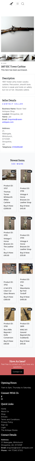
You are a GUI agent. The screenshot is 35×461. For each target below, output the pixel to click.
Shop (3, 414)
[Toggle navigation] (17, 3)
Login (3, 427)
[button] (3, 34)
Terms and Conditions (10, 419)
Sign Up (4, 425)
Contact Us (17, 372)
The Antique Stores (9, 430)
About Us (5, 411)
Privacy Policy (7, 422)
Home (3, 409)
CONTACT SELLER (12, 104)
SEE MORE (17, 164)
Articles (4, 417)
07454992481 (17, 147)
